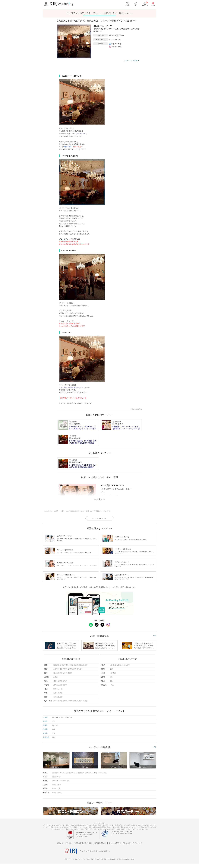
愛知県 (55, 673)
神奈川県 (61, 665)
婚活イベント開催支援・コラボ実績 (75, 587)
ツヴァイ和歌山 (57, 793)
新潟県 (55, 685)
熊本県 (65, 701)
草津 (111, 677)
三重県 (70, 673)
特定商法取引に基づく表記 (83, 843)
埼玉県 (71, 665)
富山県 (55, 689)
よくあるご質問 (114, 843)
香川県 (55, 697)
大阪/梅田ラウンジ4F (58, 773)
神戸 (111, 673)
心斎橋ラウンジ (71, 773)
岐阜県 (65, 673)
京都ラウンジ (56, 777)
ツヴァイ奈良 (56, 789)
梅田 (111, 665)
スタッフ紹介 (93, 587)
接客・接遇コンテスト (128, 587)
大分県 (70, 701)
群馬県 (85, 665)
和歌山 (112, 685)
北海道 (55, 677)
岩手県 (55, 681)
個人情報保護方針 (100, 843)
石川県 (60, 689)
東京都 (55, 665)
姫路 (114, 673)
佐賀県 (60, 701)
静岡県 (60, 673)
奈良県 (74, 669)
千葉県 (66, 665)
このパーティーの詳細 (131, 60)
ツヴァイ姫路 (65, 781)
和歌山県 (80, 669)
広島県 (60, 693)
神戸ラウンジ (56, 781)
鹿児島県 (80, 701)
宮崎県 (74, 701)
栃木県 (80, 665)
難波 (114, 665)
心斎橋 (119, 665)
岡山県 (55, 693)
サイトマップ (137, 843)
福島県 (65, 681)
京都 (111, 669)
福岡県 (55, 701)
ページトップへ (100, 518)
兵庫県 (65, 669)
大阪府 (55, 669)
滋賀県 (70, 669)
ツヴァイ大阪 (102, 773)
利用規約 (69, 843)
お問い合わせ (126, 843)
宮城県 (60, 681)
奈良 (111, 681)
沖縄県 (85, 701)
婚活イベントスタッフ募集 (110, 587)
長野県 (65, 685)
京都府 (60, 669)
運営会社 (60, 843)
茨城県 (76, 665)
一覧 (154, 635)
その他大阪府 (125, 665)
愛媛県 (60, 697)
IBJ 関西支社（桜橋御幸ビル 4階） (87, 773)
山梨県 (60, 685)
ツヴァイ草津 (56, 785)
